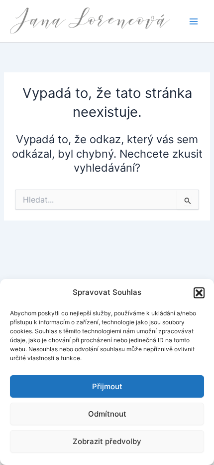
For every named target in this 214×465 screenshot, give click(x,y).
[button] (199, 293)
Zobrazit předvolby (107, 441)
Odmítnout (107, 414)
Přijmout (107, 386)
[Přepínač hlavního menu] (193, 21)
